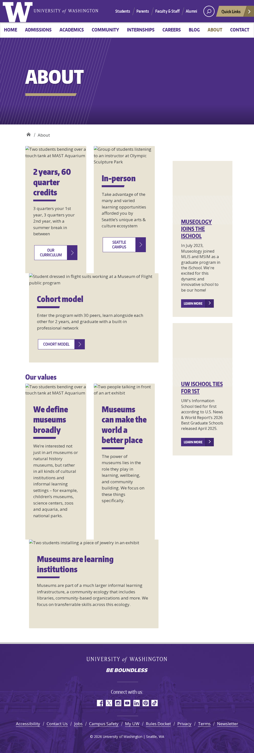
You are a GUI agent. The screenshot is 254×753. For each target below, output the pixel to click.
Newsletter (227, 723)
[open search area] (209, 11)
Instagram (118, 703)
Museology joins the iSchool (196, 228)
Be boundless (127, 671)
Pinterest (145, 703)
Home (10, 30)
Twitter (108, 703)
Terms (204, 723)
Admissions (38, 30)
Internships (141, 30)
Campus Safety (104, 723)
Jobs (78, 723)
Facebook (99, 703)
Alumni (191, 11)
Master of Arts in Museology (28, 133)
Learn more (193, 303)
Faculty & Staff (167, 11)
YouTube (127, 703)
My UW (132, 723)
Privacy (184, 723)
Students (122, 11)
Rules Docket (158, 723)
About (215, 30)
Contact (239, 30)
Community (105, 30)
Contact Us (57, 723)
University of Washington (18, 11)
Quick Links (231, 11)
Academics (72, 30)
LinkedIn (136, 703)
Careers (171, 30)
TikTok (154, 703)
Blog (194, 30)
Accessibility (28, 723)
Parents (142, 11)
